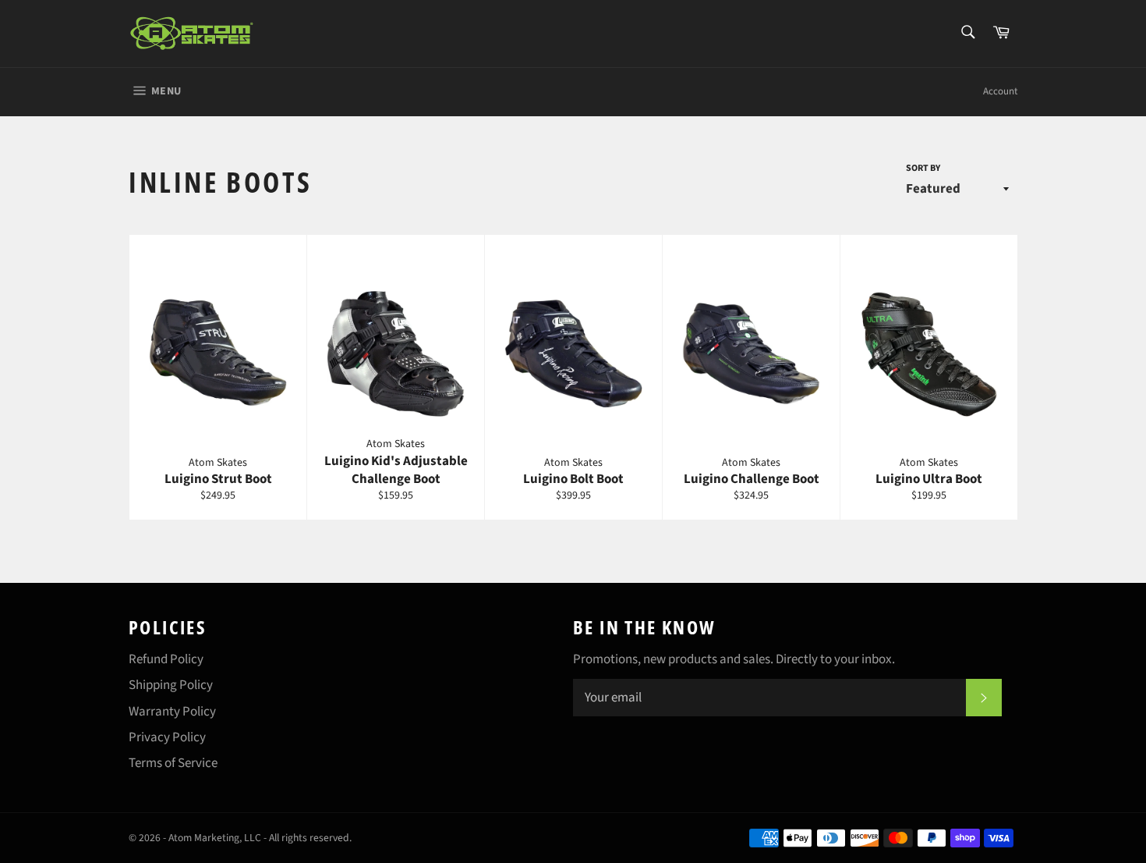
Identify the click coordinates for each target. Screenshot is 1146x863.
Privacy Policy (167, 737)
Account (1000, 91)
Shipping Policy (171, 685)
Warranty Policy (172, 711)
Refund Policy (166, 659)
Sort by (923, 168)
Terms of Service (173, 763)
